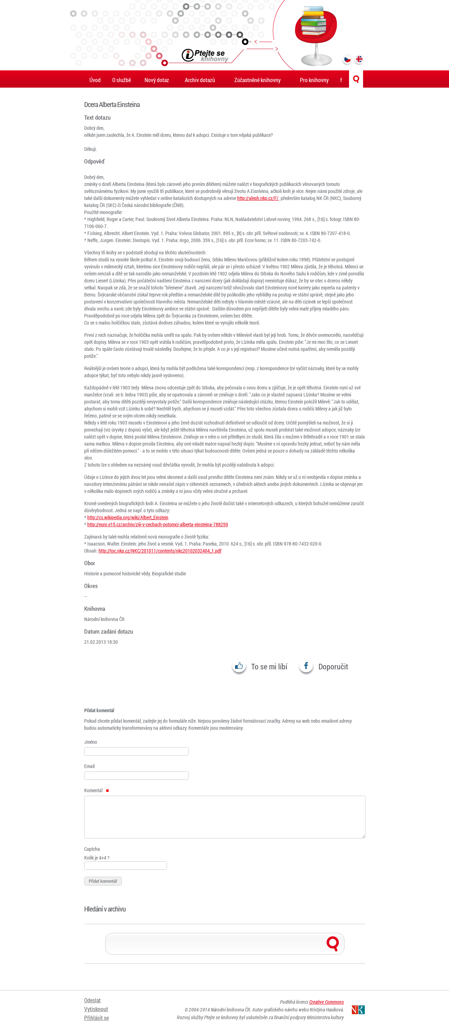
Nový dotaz (157, 79)
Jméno (90, 742)
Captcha (92, 849)
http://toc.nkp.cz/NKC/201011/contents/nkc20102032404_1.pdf (160, 550)
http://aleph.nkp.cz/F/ (258, 198)
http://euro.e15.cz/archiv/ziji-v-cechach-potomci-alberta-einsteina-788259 (157, 524)
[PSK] (224, 35)
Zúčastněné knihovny (257, 79)
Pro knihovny (314, 79)
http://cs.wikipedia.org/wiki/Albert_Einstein (127, 517)
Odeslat (92, 1000)
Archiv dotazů (200, 79)
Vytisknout (96, 1009)
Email (89, 766)
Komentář (94, 790)
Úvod (95, 79)
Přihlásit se (96, 1017)
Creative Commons (326, 1001)
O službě (121, 79)
